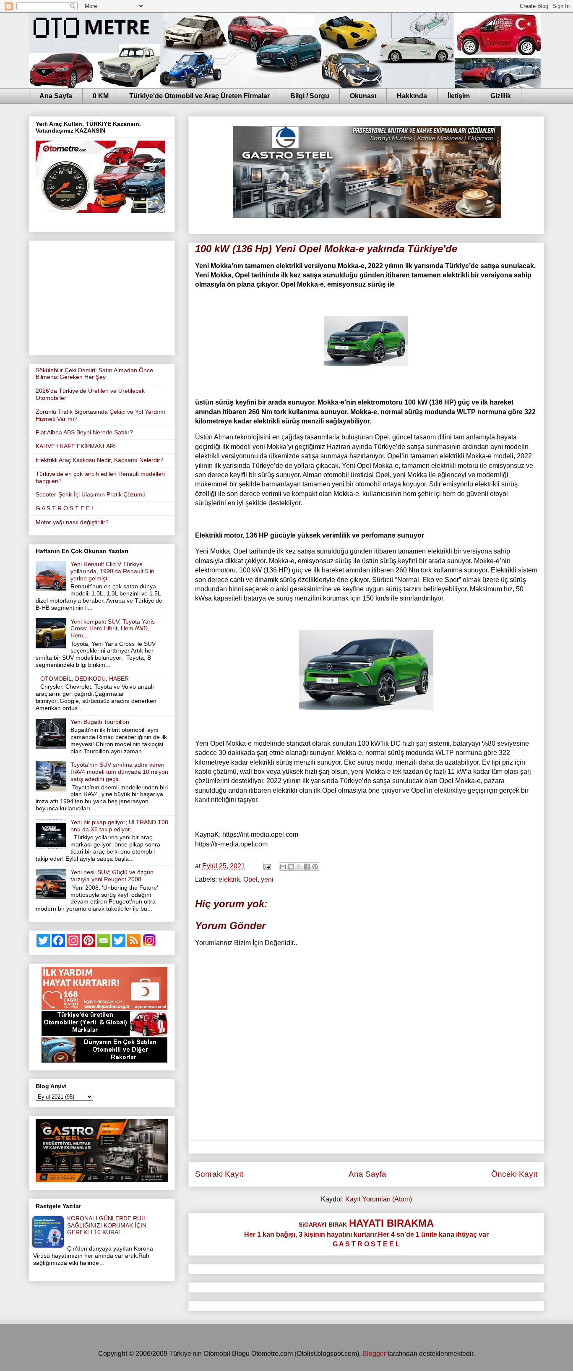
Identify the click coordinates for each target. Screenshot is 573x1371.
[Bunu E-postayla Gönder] (283, 866)
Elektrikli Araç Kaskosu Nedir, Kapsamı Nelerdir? (100, 460)
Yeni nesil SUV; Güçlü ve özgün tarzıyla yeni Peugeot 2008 (112, 876)
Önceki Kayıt (514, 1174)
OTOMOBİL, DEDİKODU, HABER (84, 678)
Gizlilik (500, 95)
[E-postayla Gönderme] (266, 866)
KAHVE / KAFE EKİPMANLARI (76, 446)
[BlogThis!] (291, 866)
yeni (267, 879)
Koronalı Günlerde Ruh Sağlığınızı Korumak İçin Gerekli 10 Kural (106, 1225)
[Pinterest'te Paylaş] (315, 866)
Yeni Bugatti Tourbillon (99, 721)
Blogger (374, 1353)
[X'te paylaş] (299, 866)
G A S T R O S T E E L (65, 508)
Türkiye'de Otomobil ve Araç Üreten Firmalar (199, 95)
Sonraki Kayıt (219, 1174)
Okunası (363, 95)
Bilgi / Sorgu (309, 95)
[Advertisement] (102, 296)
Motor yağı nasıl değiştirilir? (72, 522)
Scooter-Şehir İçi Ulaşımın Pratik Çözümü (91, 494)
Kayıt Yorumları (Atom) (378, 1199)
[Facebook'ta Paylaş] (307, 866)
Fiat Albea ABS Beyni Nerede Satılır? (84, 432)
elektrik (229, 879)
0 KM (101, 95)
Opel (250, 879)
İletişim (459, 95)
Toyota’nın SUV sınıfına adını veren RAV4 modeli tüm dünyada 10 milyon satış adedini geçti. (119, 771)
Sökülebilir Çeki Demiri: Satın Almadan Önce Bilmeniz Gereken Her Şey (94, 374)
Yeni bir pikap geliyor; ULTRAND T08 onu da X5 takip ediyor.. (119, 826)
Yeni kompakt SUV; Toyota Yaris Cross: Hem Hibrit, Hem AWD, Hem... (112, 628)
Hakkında (412, 95)
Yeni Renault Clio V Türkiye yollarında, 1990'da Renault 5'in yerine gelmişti (112, 571)
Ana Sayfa (55, 95)
